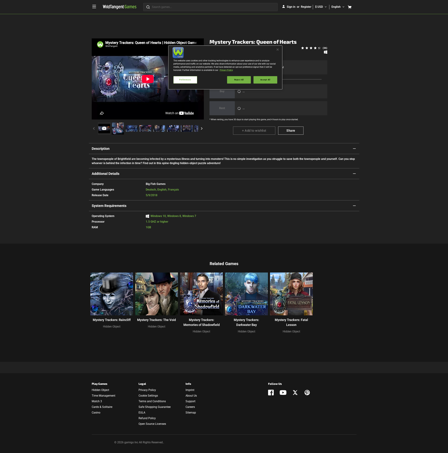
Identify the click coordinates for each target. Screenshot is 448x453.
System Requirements (109, 206)
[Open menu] (94, 6)
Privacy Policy (147, 390)
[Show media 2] (118, 128)
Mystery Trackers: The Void (156, 320)
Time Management (103, 395)
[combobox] (210, 7)
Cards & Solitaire (102, 407)
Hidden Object (111, 326)
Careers (190, 407)
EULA (142, 412)
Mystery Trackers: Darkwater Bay (246, 322)
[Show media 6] (173, 128)
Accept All (265, 79)
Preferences (185, 79)
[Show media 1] (104, 128)
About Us (191, 395)
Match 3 (97, 401)
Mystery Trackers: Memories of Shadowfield (201, 322)
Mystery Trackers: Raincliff (112, 320)
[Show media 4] (145, 128)
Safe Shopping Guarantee (155, 407)
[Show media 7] (186, 128)
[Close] (277, 49)
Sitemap (191, 412)
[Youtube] (283, 392)
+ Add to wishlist (254, 130)
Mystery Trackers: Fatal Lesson (291, 322)
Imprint (190, 390)
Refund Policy (147, 418)
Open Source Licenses (152, 424)
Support (190, 401)
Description (100, 148)
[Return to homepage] (119, 7)
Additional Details (105, 174)
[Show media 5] (159, 128)
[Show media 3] (132, 128)
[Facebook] (271, 392)
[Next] (202, 128)
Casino (96, 412)
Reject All (239, 79)
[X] (295, 392)
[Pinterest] (307, 392)
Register (306, 6)
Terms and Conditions (152, 401)
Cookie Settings (148, 395)
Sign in (291, 6)
